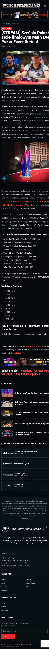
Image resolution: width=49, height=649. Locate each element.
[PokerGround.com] (21, 5)
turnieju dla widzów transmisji (29, 346)
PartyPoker (16, 353)
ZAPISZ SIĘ (8, 636)
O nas (3, 603)
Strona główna (5, 23)
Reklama (4, 607)
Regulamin (4, 610)
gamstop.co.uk (37, 542)
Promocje (4, 583)
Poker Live (4, 590)
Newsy (3, 579)
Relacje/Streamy (31, 583)
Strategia (29, 587)
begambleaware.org (21, 542)
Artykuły (28, 579)
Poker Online (5, 587)
